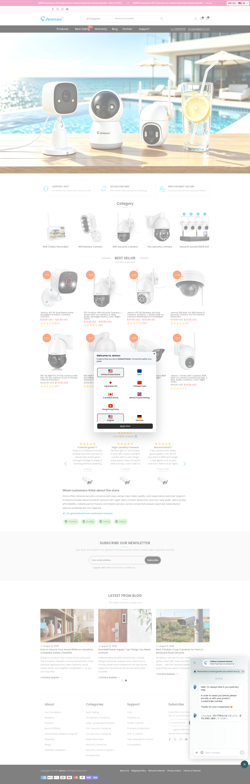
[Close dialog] (154, 353)
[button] (238, 3)
